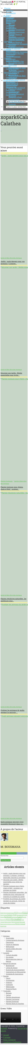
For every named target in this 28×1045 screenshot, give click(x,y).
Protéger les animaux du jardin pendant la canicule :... (12, 711)
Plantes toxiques (20, 924)
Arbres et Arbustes (7, 913)
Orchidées (16, 919)
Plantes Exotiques (16, 47)
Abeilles (2, 913)
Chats (16, 913)
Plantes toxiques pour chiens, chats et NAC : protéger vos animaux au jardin (13, 888)
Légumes (24, 917)
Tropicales (10, 30)
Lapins (20, 917)
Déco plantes (19, 915)
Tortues (4, 926)
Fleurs (8, 23)
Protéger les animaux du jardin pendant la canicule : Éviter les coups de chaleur (14, 901)
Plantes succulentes (11, 924)
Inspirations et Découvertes (12, 93)
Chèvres (2, 915)
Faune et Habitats (13, 49)
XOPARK (4, 1028)
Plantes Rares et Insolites (15, 35)
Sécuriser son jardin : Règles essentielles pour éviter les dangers (13, 882)
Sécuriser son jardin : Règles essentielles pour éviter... (11, 374)
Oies (5, 919)
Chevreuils (20, 913)
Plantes (7, 8)
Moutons (2, 919)
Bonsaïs (12, 33)
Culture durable (12, 68)
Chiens (25, 913)
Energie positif (24, 915)
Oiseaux (8, 920)
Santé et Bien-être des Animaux (11, 258)
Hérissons (2, 917)
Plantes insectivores (4, 924)
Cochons (5, 915)
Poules (2, 926)
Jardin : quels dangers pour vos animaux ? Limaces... (13, 262)
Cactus (11, 35)
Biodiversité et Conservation (12, 84)
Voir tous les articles (9, 853)
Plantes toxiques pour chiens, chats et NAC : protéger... (12, 488)
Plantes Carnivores (17, 32)
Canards (12, 913)
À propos (6, 1037)
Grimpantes (11, 21)
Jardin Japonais (14, 917)
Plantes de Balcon (8, 922)
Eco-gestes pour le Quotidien (16, 64)
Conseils (6, 66)
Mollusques (11, 59)
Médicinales (11, 28)
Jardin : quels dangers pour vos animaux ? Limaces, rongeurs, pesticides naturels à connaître (14, 875)
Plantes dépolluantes (15, 922)
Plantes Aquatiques (17, 30)
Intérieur (9, 10)
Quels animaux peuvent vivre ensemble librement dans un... (12, 823)
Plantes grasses (22, 922)
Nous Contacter (9, 1040)
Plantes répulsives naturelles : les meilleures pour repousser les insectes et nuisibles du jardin (15, 894)
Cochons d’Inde (12, 915)
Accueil (6, 1035)
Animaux (8, 41)
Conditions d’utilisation (12, 1042)
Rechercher (4, 856)
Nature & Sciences (10, 80)
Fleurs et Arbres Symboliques (15, 90)
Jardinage (10, 25)
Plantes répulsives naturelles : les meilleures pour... (13, 600)
